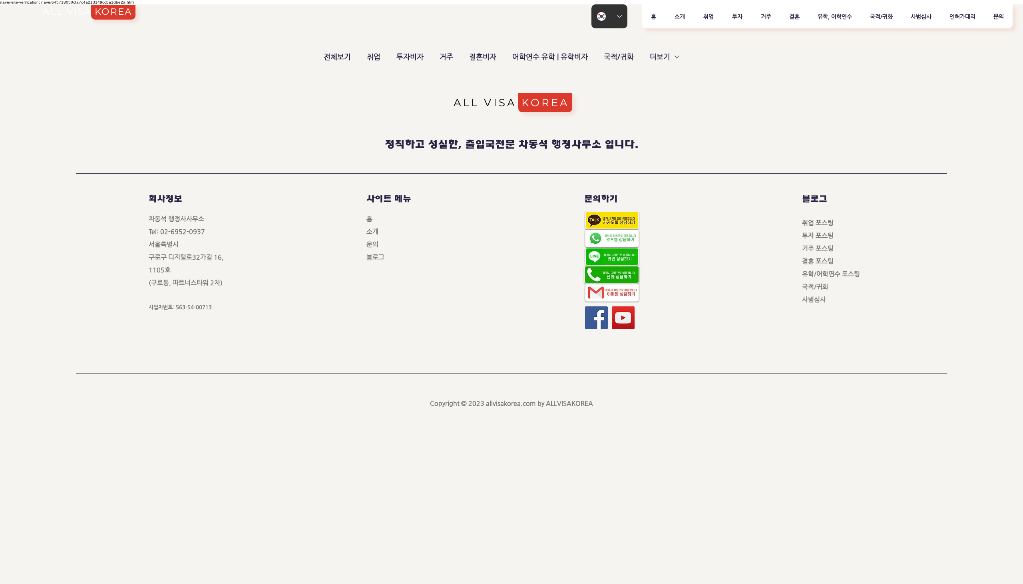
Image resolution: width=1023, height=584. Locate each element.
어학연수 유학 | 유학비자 (550, 56)
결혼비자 (482, 56)
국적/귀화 (619, 56)
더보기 (660, 56)
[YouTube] (623, 317)
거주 (446, 56)
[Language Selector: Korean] (609, 16)
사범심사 (817, 299)
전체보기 (337, 56)
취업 (373, 56)
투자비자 (410, 56)
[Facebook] (596, 317)
